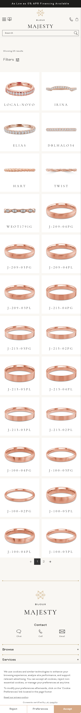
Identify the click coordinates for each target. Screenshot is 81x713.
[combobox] (38, 33)
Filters (8, 60)
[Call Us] (71, 19)
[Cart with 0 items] (77, 19)
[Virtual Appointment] (10, 19)
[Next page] (50, 561)
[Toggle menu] (5, 19)
